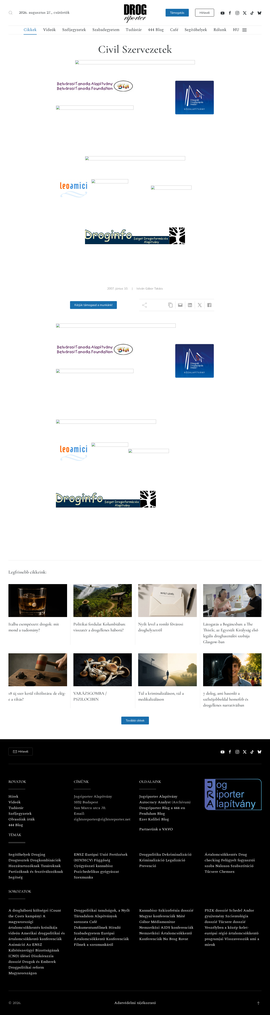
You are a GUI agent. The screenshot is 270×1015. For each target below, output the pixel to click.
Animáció (16, 944)
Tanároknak (51, 866)
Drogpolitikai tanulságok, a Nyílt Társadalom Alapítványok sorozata (102, 916)
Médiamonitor (163, 922)
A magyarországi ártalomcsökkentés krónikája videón (32, 924)
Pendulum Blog (152, 813)
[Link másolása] (170, 305)
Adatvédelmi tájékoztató (135, 1003)
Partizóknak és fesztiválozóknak (35, 871)
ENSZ (79, 854)
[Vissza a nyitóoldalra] (135, 12)
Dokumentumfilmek (91, 927)
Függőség (102, 860)
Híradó (115, 927)
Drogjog (38, 854)
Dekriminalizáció (177, 854)
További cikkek (135, 721)
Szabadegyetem (105, 30)
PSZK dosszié (216, 910)
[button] (10, 13)
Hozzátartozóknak (24, 866)
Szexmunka (83, 877)
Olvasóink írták (21, 819)
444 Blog (156, 30)
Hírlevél (205, 13)
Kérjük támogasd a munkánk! (93, 305)
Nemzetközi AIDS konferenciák (166, 927)
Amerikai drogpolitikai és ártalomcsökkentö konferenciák (36, 936)
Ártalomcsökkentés (221, 854)
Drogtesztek (18, 860)
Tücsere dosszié (232, 922)
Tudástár (134, 30)
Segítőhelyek (196, 30)
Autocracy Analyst (155, 802)
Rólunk (220, 30)
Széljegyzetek (74, 30)
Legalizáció (175, 860)
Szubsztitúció (242, 866)
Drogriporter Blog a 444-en (162, 808)
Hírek (13, 796)
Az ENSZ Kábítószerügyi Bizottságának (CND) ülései (33, 950)
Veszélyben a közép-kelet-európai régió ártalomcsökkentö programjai (232, 933)
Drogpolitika (150, 854)
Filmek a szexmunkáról (93, 944)
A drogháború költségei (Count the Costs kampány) (34, 913)
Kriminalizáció (152, 860)
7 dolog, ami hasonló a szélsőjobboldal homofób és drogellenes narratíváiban (225, 699)
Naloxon (222, 866)
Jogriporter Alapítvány (158, 796)
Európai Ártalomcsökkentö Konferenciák (101, 936)
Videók (49, 30)
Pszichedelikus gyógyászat (96, 871)
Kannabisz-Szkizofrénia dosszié (166, 910)
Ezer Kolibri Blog (154, 819)
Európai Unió (96, 854)
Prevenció (147, 866)
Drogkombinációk (45, 860)
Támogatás (177, 13)
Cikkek (30, 30)
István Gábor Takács (149, 289)
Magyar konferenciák (157, 916)
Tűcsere (211, 871)
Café (174, 30)
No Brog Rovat (175, 939)
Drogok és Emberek (39, 962)
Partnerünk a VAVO (156, 829)
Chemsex (227, 871)
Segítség (15, 877)
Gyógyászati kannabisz (93, 866)
